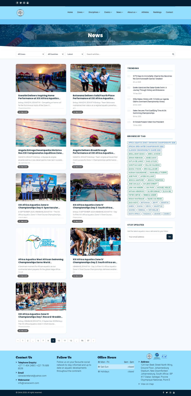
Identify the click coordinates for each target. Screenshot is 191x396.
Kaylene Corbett (150, 184)
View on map (147, 383)
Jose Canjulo (134, 184)
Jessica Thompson (155, 180)
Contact (169, 12)
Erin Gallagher (151, 169)
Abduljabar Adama (136, 154)
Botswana (145, 202)
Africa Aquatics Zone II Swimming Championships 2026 (151, 143)
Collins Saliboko (152, 165)
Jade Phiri (132, 176)
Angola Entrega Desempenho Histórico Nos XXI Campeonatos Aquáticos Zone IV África (40, 153)
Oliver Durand (154, 191)
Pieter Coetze (134, 195)
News (118, 12)
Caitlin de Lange (135, 161)
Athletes (145, 12)
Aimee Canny (151, 158)
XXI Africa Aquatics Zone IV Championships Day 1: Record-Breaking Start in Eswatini (40, 317)
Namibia (131, 210)
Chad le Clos (151, 161)
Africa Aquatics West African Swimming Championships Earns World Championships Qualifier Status (40, 262)
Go (169, 236)
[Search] (173, 54)
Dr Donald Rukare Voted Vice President (148, 122)
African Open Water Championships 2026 (145, 146)
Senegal (141, 210)
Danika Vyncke (134, 169)
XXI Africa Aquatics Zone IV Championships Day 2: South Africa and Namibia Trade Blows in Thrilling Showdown (95, 263)
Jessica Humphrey (136, 180)
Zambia (167, 214)
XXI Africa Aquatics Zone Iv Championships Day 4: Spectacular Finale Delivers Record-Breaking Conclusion (38, 209)
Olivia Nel (167, 191)
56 (82, 340)
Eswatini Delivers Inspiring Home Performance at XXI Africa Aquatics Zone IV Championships (38, 98)
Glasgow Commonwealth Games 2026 (144, 150)
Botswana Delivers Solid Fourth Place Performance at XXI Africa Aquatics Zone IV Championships (94, 98)
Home (70, 12)
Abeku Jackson (154, 154)
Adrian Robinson (135, 158)
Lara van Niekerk (135, 187)
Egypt (155, 202)
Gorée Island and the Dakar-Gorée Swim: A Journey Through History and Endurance (150, 88)
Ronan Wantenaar (136, 199)
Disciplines (93, 12)
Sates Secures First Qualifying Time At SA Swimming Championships (149, 111)
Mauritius (158, 206)
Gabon (131, 206)
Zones (79, 12)
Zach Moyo (133, 202)
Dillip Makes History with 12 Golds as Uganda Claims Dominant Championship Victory (151, 100)
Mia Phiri (150, 187)
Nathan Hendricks (136, 191)
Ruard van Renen (155, 199)
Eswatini (165, 202)
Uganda (157, 214)
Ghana (140, 206)
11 (65, 340)
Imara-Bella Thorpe (158, 172)
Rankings (157, 12)
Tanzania (147, 214)
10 (59, 340)
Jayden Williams (147, 176)
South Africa (134, 214)
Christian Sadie (135, 165)
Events (107, 12)
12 (71, 340)
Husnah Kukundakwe (137, 172)
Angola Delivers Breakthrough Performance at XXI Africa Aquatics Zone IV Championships (93, 153)
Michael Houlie (163, 187)
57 (88, 340)
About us (131, 12)
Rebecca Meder (149, 195)
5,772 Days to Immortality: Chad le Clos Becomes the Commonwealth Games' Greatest (152, 77)
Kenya (148, 206)
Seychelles (153, 210)
